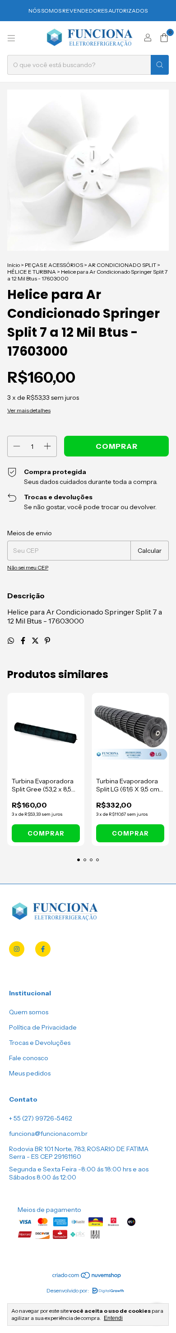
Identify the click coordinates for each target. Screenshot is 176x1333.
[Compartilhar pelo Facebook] (23, 640)
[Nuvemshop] (87, 1277)
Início (13, 265)
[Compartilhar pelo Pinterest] (47, 640)
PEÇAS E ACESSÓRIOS (54, 265)
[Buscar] (160, 65)
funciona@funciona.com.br (48, 1134)
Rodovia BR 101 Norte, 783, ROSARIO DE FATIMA (78, 1149)
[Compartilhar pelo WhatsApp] (11, 640)
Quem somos (28, 1012)
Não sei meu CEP (27, 567)
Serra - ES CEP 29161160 (45, 1156)
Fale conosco (28, 1058)
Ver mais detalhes (29, 410)
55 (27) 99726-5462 (43, 1118)
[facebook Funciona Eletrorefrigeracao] (43, 949)
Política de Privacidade (43, 1027)
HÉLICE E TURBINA (31, 271)
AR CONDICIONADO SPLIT (122, 265)
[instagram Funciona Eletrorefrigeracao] (16, 949)
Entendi (113, 1318)
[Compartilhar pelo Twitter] (36, 640)
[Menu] (11, 38)
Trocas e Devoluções (39, 1043)
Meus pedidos (30, 1073)
